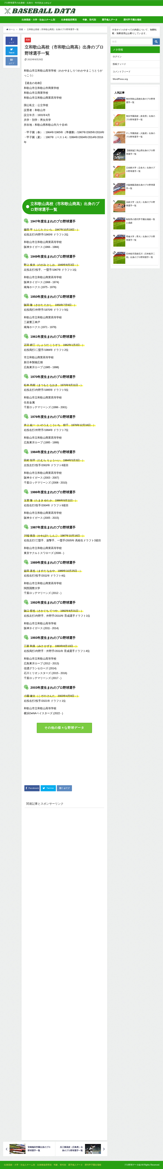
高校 (28, 40)
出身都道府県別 (69, 19)
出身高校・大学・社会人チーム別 (38, 19)
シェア (11, 42)
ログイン (117, 56)
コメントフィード (122, 71)
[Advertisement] (50, 169)
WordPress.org (120, 79)
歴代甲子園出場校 (132, 19)
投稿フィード (119, 64)
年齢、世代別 (89, 19)
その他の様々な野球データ (64, 727)
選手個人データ (109, 19)
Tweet (11, 53)
